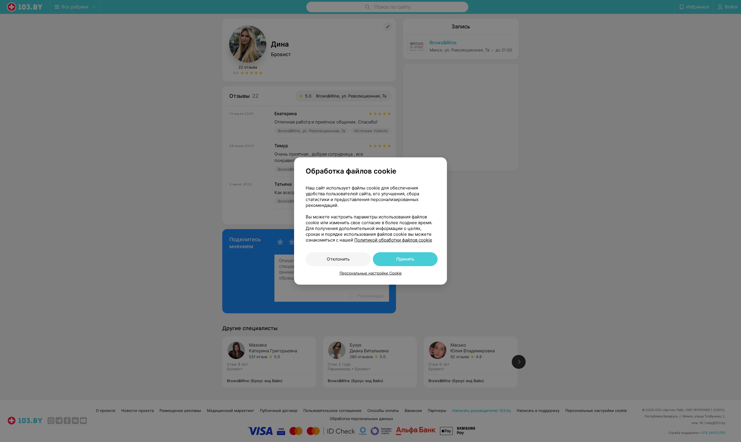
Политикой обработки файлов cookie (393, 240)
